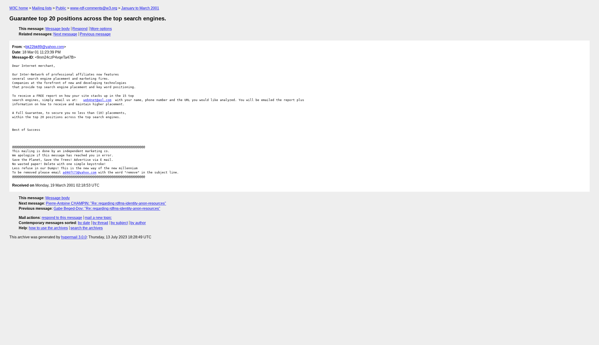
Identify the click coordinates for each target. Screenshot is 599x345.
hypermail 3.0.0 (74, 237)
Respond (80, 29)
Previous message (95, 34)
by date (84, 223)
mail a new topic (98, 218)
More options (101, 29)
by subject (119, 223)
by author (138, 223)
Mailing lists (42, 8)
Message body (57, 29)
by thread (100, 223)
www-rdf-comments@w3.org (93, 8)
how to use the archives (48, 228)
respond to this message (62, 218)
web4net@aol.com (97, 100)
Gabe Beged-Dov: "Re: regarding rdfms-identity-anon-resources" (107, 208)
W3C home (18, 8)
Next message (65, 34)
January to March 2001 (140, 8)
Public (61, 8)
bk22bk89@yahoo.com (45, 47)
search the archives (86, 228)
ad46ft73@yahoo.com (79, 172)
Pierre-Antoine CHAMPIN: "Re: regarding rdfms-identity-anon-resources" (106, 203)
